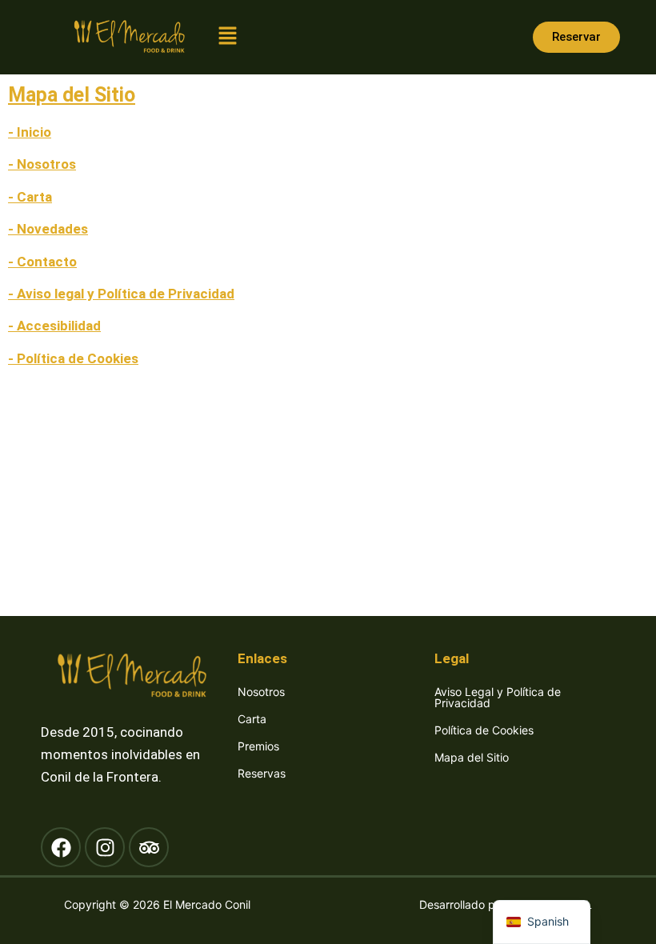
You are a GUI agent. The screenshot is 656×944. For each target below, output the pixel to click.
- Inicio (29, 132)
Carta (252, 719)
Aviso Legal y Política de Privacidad (497, 697)
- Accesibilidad (54, 326)
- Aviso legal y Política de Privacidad (121, 294)
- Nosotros (42, 164)
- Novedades (48, 229)
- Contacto (42, 262)
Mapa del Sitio (471, 757)
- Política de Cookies (73, 358)
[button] (228, 36)
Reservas (262, 773)
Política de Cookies (484, 730)
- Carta (30, 197)
